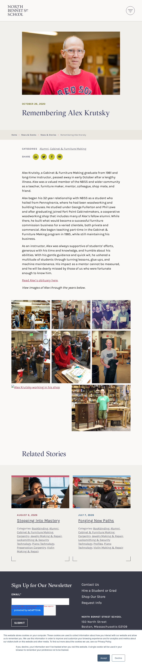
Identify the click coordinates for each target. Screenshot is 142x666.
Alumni (44, 148)
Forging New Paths (96, 520)
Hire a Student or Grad (99, 590)
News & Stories (48, 134)
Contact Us (90, 584)
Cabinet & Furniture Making (68, 148)
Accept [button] (103, 657)
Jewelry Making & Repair (46, 536)
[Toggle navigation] (130, 10)
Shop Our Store (93, 596)
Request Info (92, 602)
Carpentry (23, 536)
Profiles (98, 543)
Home (14, 134)
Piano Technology (43, 543)
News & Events (28, 134)
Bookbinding (40, 528)
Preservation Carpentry (31, 547)
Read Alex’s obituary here (40, 280)
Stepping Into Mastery (38, 520)
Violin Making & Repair (108, 547)
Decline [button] (118, 657)
